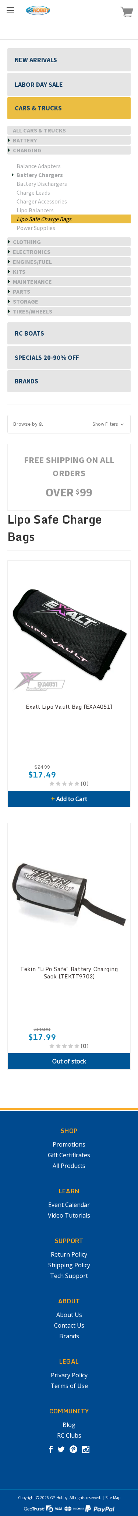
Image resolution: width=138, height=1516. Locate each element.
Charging (27, 150)
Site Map (112, 1497)
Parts (21, 291)
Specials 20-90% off (47, 357)
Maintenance (32, 281)
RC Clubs (69, 1435)
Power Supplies (36, 227)
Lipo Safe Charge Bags (44, 219)
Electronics (31, 251)
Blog (69, 1425)
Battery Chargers (40, 174)
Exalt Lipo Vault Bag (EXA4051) (69, 706)
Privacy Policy (69, 1375)
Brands (26, 381)
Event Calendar (69, 1205)
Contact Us (69, 1325)
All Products (69, 1166)
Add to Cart (69, 799)
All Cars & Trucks (39, 130)
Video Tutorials (69, 1215)
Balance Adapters (39, 166)
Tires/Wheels (32, 311)
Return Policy (69, 1254)
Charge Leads (33, 192)
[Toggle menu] (10, 10)
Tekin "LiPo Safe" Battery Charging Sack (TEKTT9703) (69, 972)
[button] (69, 424)
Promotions (69, 1144)
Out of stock (69, 1061)
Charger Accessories (42, 201)
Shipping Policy (69, 1265)
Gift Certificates (69, 1155)
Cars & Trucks (38, 108)
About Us (69, 1315)
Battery (25, 140)
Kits (19, 271)
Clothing (27, 241)
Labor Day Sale (39, 84)
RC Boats (29, 333)
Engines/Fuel (32, 261)
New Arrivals (36, 60)
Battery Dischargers (42, 183)
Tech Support (69, 1276)
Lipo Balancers (35, 210)
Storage (25, 301)
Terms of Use (69, 1386)
